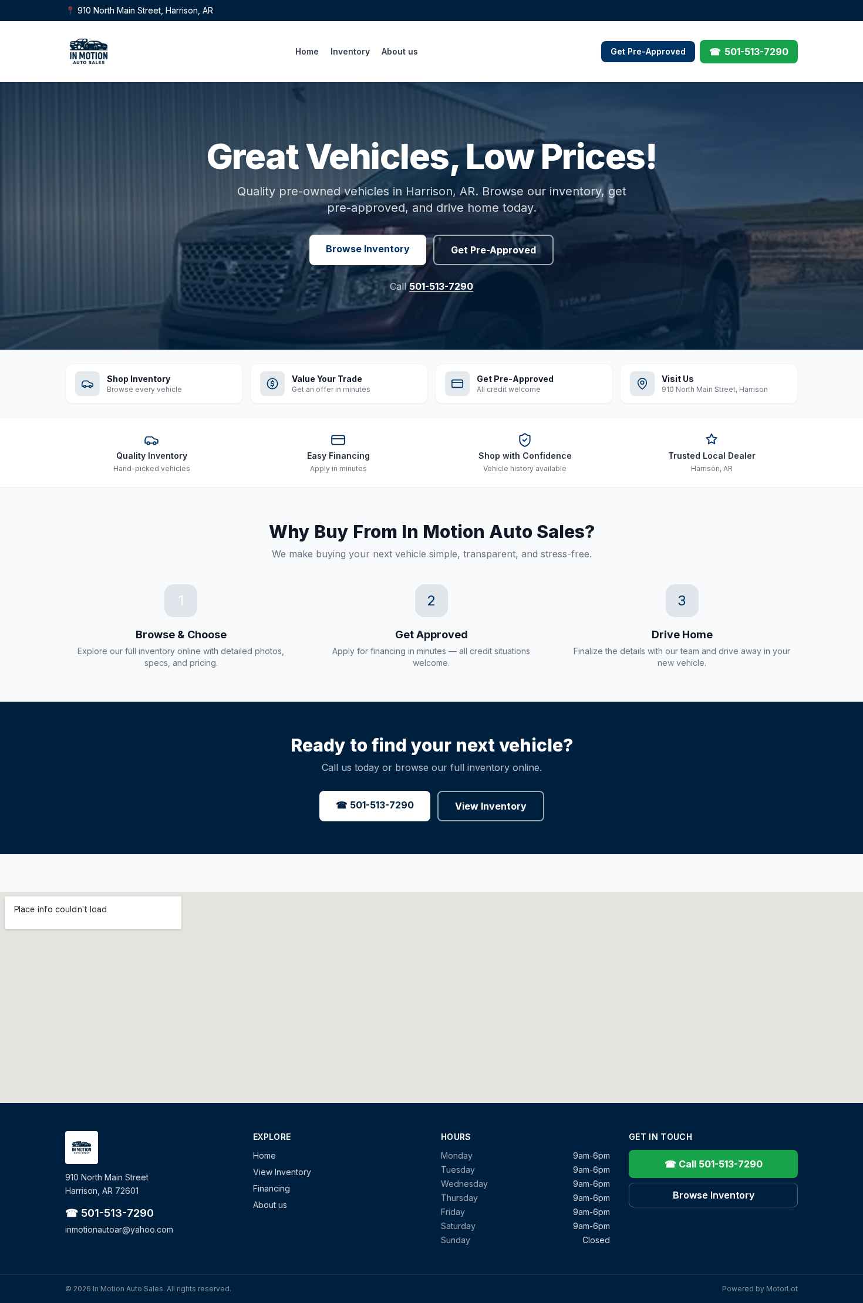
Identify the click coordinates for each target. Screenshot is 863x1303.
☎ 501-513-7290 (375, 805)
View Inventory (491, 806)
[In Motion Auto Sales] (88, 51)
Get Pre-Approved (648, 51)
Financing (271, 1188)
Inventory (350, 51)
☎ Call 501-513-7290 (714, 1164)
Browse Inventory (368, 249)
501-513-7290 (441, 286)
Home (307, 51)
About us (400, 51)
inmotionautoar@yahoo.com (119, 1229)
